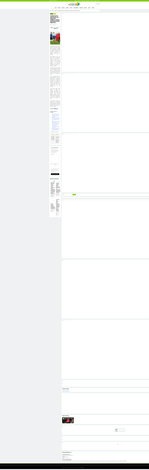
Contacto (98, 0)
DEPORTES (85, 7)
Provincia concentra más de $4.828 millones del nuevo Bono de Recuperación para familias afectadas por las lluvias (58, 188)
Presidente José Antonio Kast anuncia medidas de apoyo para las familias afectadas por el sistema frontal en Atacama (58, 205)
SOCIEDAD (67, 7)
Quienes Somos (92, 0)
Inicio (56, 7)
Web (57, 163)
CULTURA (71, 7)
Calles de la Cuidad (83, 0)
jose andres (52, 24)
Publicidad (95, 0)
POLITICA (89, 7)
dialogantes (87, 0)
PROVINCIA (63, 7)
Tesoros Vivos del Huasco (77, 0)
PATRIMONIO (81, 7)
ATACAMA (59, 7)
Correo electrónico (55, 164)
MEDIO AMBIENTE (75, 7)
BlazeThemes (82, 467)
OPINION (93, 7)
